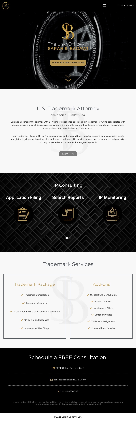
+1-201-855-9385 (125, 5)
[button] (104, 5)
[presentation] (6, 220)
